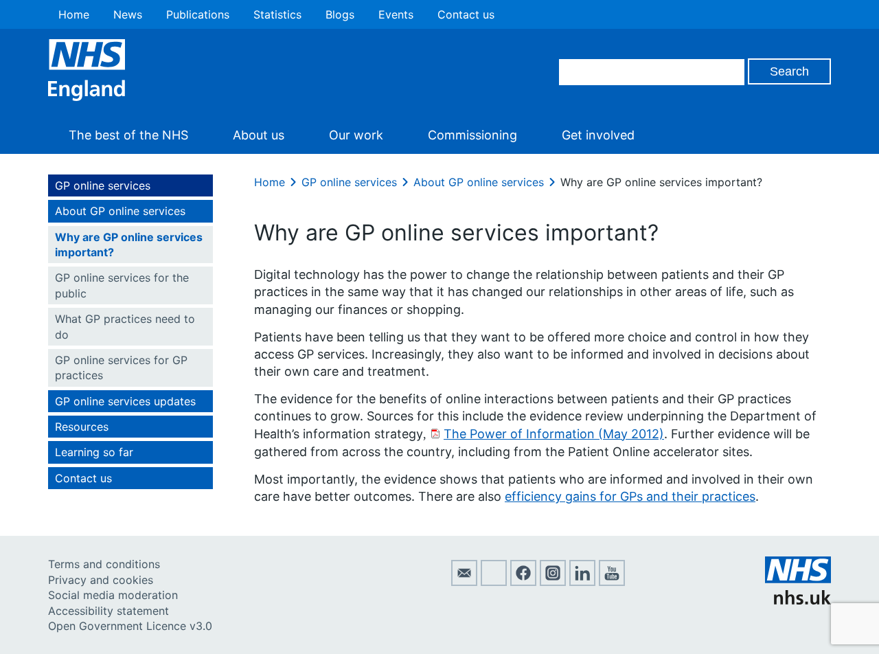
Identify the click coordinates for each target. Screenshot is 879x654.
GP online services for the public (122, 285)
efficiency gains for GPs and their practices (630, 496)
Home (73, 14)
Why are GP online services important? (129, 244)
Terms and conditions (104, 564)
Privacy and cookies (100, 580)
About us (258, 135)
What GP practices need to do (125, 326)
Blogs (340, 14)
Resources (82, 426)
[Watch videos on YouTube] (612, 582)
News (127, 14)
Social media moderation (113, 595)
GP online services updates (125, 401)
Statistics (277, 14)
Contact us (465, 14)
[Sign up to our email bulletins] (464, 582)
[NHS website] (798, 600)
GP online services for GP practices (121, 367)
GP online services (102, 185)
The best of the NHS (128, 135)
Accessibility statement (108, 611)
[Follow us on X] (494, 582)
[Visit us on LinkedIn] (582, 582)
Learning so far (94, 452)
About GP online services (120, 211)
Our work (356, 135)
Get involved (598, 135)
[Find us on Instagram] (553, 582)
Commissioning (472, 135)
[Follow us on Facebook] (523, 582)
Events (395, 14)
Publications (197, 14)
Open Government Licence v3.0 (130, 626)
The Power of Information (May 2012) (554, 434)
